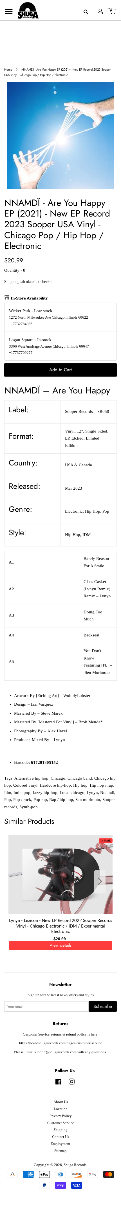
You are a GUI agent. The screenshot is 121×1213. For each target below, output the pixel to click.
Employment (60, 1144)
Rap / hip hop (61, 799)
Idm (7, 792)
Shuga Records (75, 1165)
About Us (60, 1102)
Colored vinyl (25, 785)
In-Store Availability (29, 298)
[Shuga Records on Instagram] (71, 1083)
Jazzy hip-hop (45, 792)
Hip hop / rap (101, 785)
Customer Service (60, 1123)
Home (8, 69)
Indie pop (22, 792)
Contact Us (60, 1137)
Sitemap (60, 1151)
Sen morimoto (87, 799)
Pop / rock (22, 799)
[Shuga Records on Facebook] (58, 1083)
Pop (7, 799)
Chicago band (80, 778)
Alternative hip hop (31, 778)
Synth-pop (28, 807)
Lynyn (92, 792)
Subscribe (102, 1006)
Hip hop (80, 785)
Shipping (11, 282)
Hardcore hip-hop (55, 785)
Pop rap (40, 799)
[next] (103, 882)
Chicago (58, 778)
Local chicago (72, 792)
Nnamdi (107, 792)
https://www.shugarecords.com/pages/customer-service (60, 1043)
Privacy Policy (61, 1116)
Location (61, 1109)
